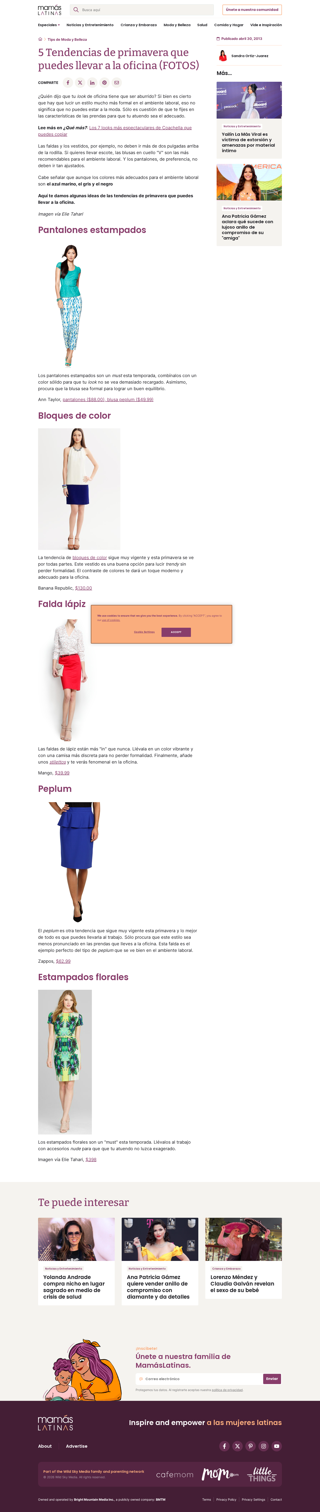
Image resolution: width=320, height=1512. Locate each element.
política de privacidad (227, 1390)
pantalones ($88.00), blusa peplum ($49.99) (108, 399)
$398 (91, 1159)
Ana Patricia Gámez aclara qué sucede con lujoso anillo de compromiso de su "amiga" (247, 227)
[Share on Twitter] (80, 82)
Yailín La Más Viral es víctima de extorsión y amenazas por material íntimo (248, 142)
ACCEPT (176, 632)
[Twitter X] (237, 1446)
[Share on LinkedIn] (92, 82)
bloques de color (89, 557)
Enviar (272, 1378)
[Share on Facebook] (68, 82)
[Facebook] (224, 1446)
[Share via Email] (116, 82)
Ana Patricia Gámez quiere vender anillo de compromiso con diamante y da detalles (158, 1287)
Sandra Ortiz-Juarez (249, 55)
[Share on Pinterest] (104, 82)
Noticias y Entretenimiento (242, 126)
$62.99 (63, 961)
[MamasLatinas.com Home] (49, 10)
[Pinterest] (250, 1446)
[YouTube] (276, 1446)
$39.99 (62, 773)
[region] (161, 624)
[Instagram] (263, 1446)
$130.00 (83, 588)
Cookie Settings (144, 631)
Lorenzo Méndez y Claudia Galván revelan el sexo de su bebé (242, 1284)
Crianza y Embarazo (226, 1268)
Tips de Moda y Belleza (67, 39)
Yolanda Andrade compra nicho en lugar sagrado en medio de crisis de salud (74, 1287)
